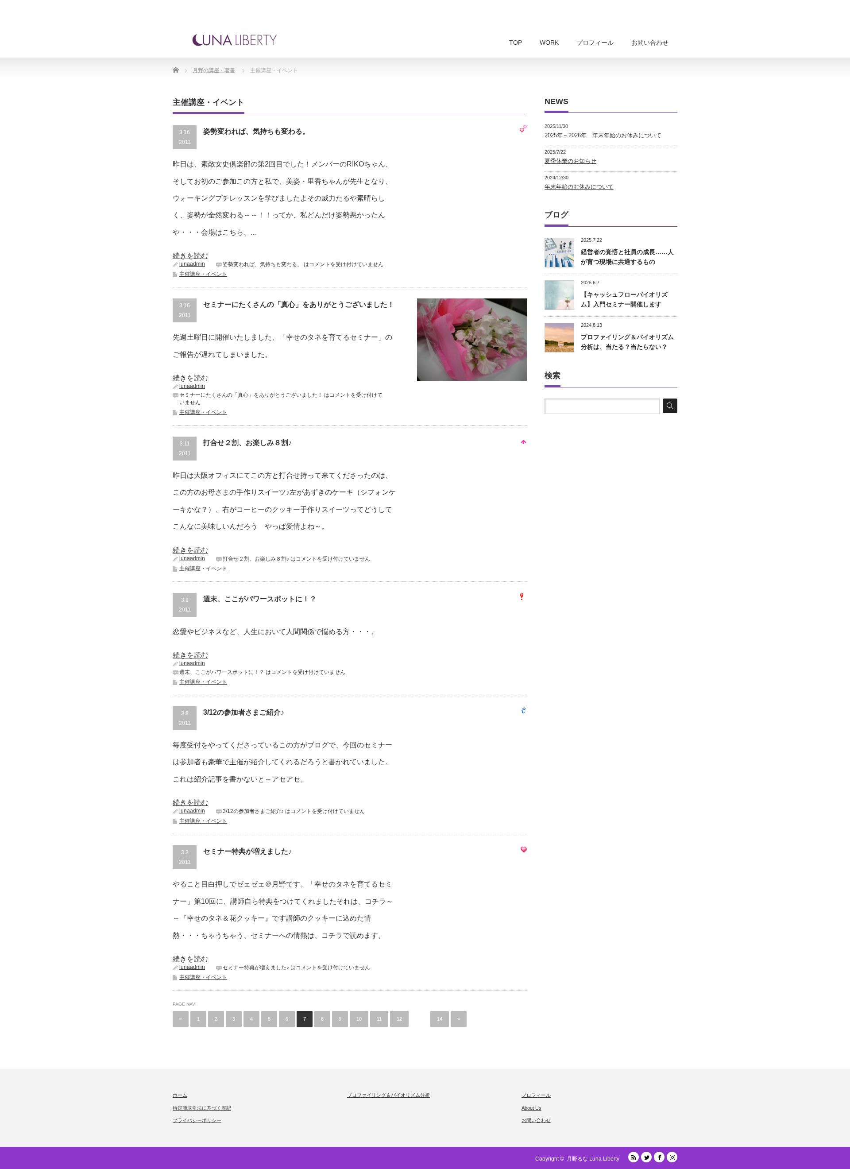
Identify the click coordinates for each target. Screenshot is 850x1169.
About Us (531, 1108)
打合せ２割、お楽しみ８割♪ (247, 442)
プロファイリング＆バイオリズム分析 (388, 1095)
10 (359, 1019)
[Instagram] (672, 1157)
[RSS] (633, 1157)
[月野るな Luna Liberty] (235, 40)
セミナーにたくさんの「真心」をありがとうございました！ (298, 304)
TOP (515, 42)
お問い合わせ (649, 42)
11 (379, 1019)
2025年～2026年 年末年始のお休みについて (603, 135)
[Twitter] (646, 1157)
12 (399, 1019)
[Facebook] (659, 1157)
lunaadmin (192, 264)
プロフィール (595, 42)
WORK (549, 42)
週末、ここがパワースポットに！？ (260, 599)
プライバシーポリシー (197, 1120)
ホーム (180, 1095)
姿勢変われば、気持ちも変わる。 (256, 131)
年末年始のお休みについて (579, 186)
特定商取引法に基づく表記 (202, 1108)
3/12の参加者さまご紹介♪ (243, 712)
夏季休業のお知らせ (570, 161)
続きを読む (190, 255)
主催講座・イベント (203, 274)
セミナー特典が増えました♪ (247, 851)
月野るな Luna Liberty (593, 1159)
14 (439, 1019)
